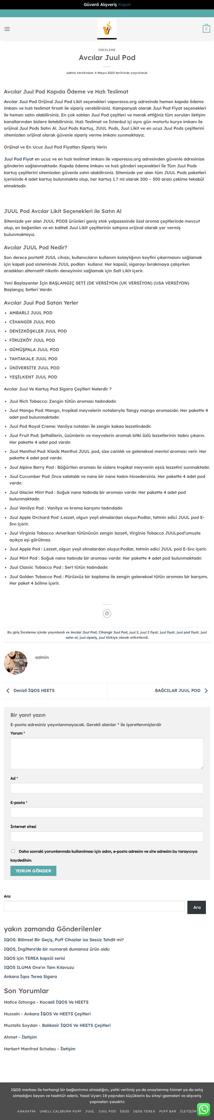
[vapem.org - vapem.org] (107, 29)
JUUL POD (107, 1111)
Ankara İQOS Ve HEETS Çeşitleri (57, 1013)
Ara (7, 896)
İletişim (29, 1037)
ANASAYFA (26, 1111)
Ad (14, 778)
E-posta (18, 802)
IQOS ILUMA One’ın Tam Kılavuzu (39, 967)
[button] (7, 28)
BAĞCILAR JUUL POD (178, 690)
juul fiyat (167, 632)
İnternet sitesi (23, 826)
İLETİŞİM (188, 1111)
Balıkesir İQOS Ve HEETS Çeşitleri (76, 1025)
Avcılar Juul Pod (84, 632)
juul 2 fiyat (149, 632)
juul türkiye (108, 637)
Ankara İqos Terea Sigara (30, 976)
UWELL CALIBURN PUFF (60, 1111)
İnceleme (106, 50)
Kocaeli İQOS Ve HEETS (64, 1002)
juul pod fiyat (188, 632)
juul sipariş (88, 637)
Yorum (17, 733)
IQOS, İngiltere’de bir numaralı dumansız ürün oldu (57, 949)
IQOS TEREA (144, 1111)
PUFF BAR (167, 1111)
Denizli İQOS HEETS (33, 690)
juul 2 (133, 632)
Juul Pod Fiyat (18, 159)
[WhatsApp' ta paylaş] (107, 613)
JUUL (89, 1111)
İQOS (124, 1111)
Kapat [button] (124, 4)
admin (71, 73)
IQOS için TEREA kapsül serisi (34, 958)
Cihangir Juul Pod (113, 632)
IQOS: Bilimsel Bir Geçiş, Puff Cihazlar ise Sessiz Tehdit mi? (64, 939)
